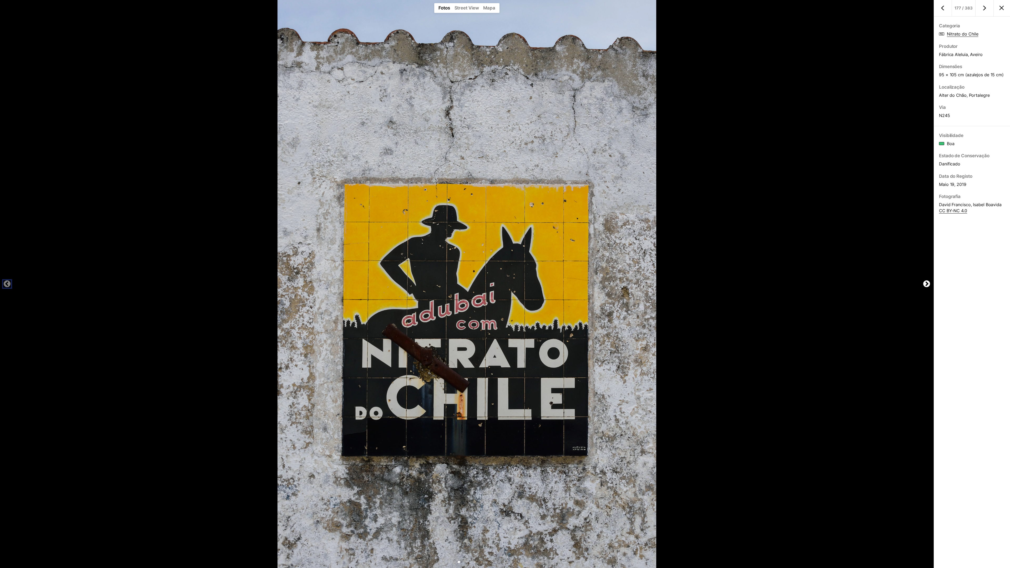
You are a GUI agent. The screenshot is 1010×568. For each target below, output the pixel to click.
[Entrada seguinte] (985, 8)
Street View (466, 8)
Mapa (489, 8)
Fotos (444, 8)
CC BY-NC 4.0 (953, 210)
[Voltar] (1002, 8)
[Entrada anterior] (943, 8)
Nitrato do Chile (962, 34)
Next (926, 284)
